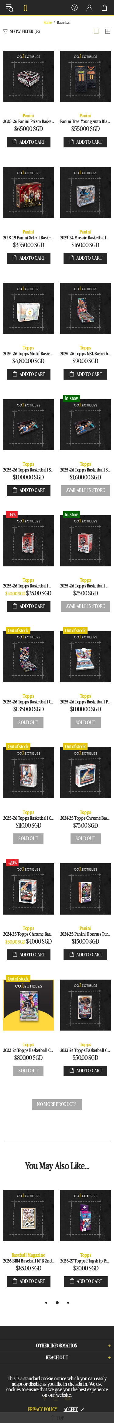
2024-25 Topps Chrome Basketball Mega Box (85, 818)
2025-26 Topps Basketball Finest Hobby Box (85, 702)
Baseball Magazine (28, 1255)
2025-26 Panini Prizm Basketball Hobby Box (28, 121)
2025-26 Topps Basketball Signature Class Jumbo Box (85, 470)
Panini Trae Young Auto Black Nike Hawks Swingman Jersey (85, 121)
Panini (28, 116)
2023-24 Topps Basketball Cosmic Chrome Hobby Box (28, 1050)
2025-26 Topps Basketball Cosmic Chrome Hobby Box (28, 702)
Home (47, 22)
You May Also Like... (57, 1166)
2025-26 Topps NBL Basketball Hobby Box (85, 354)
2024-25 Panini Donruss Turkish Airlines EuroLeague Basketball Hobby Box (85, 934)
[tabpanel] (28, 1241)
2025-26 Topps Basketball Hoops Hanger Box (28, 586)
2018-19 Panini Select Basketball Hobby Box (28, 238)
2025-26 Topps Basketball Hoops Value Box (85, 586)
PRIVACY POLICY (42, 1409)
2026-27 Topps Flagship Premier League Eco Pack (85, 1261)
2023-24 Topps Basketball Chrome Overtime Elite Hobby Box (85, 1050)
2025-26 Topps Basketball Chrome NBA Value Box (28, 818)
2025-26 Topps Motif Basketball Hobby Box (28, 354)
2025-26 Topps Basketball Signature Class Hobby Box (28, 470)
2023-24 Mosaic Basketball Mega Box (85, 238)
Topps (28, 348)
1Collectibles (25, 8)
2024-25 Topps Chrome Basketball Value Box (28, 934)
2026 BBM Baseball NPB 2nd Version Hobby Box (28, 1261)
